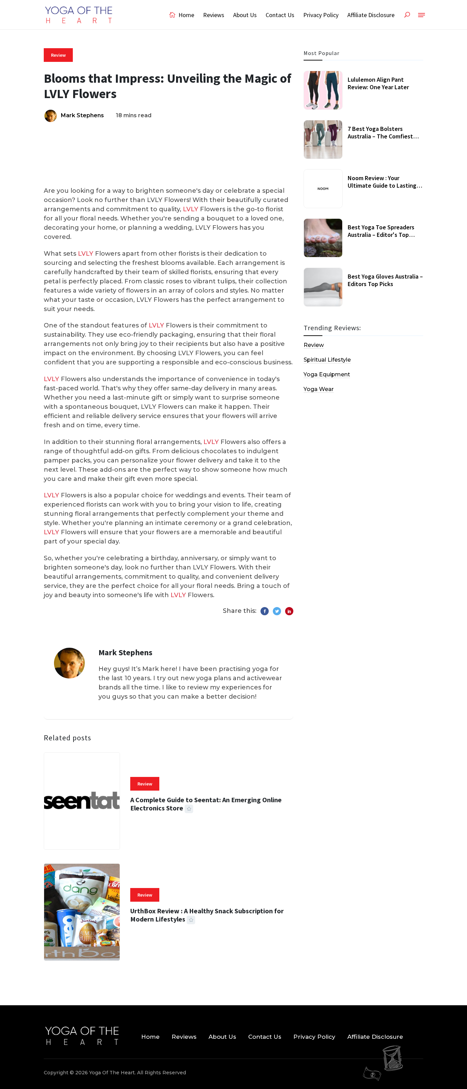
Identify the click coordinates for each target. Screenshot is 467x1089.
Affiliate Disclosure (371, 15)
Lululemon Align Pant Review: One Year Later (378, 83)
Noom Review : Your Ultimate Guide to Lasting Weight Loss (382, 185)
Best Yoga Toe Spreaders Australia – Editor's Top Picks (381, 234)
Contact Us (280, 15)
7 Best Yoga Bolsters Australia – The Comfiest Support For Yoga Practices (383, 136)
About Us (245, 15)
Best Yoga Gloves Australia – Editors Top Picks (385, 280)
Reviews (213, 15)
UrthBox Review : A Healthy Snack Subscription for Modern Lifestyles (207, 914)
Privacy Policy (320, 15)
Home (185, 15)
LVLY (190, 209)
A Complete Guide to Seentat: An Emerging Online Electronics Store (206, 803)
